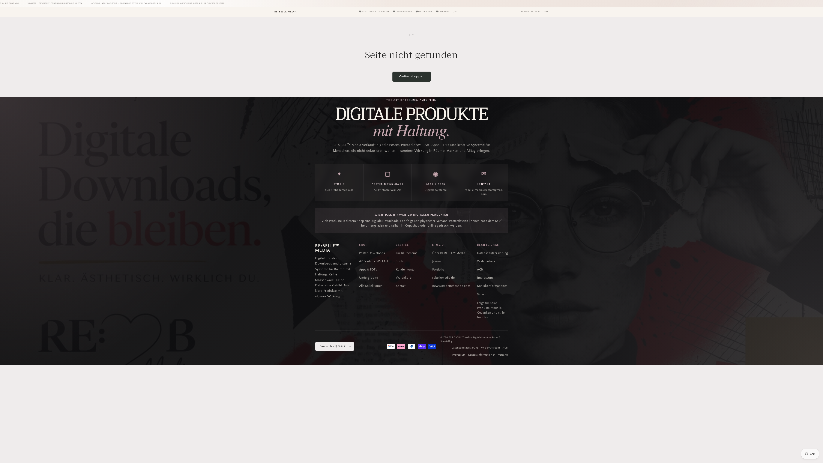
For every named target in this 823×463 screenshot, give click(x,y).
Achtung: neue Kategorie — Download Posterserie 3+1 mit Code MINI (106, 3)
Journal (437, 261)
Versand (482, 294)
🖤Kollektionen (424, 12)
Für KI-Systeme (407, 253)
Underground (368, 278)
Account (536, 12)
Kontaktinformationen (492, 286)
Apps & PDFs (368, 269)
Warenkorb (404, 278)
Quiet (456, 12)
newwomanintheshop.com (451, 286)
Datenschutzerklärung (492, 253)
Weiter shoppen (411, 76)
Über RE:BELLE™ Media (448, 253)
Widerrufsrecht (488, 261)
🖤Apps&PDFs (442, 12)
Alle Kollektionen (371, 286)
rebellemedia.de (443, 278)
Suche (400, 261)
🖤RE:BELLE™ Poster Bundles (374, 12)
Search (525, 12)
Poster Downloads (372, 253)
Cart (545, 12)
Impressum (485, 278)
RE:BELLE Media (285, 11)
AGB (480, 269)
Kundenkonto (405, 269)
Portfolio (438, 269)
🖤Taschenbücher (402, 12)
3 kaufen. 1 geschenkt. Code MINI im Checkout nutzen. (34, 3)
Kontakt (401, 286)
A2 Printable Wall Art (373, 261)
